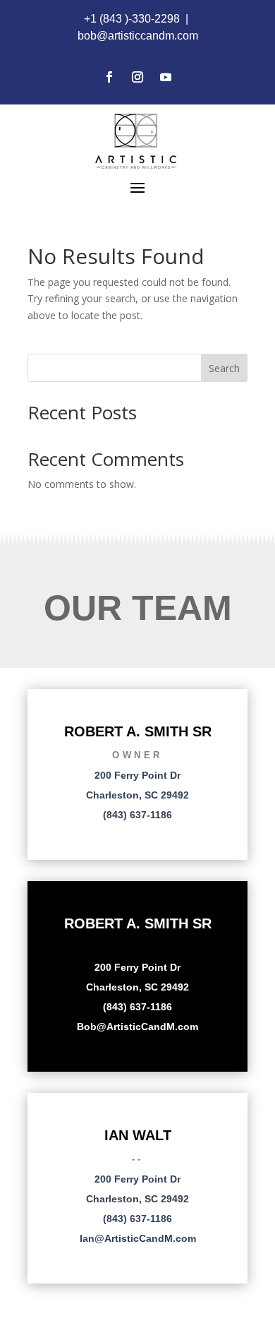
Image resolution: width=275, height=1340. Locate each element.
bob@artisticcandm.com (138, 36)
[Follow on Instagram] (137, 77)
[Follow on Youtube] (165, 77)
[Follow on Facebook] (109, 77)
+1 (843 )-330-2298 (132, 19)
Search (224, 368)
